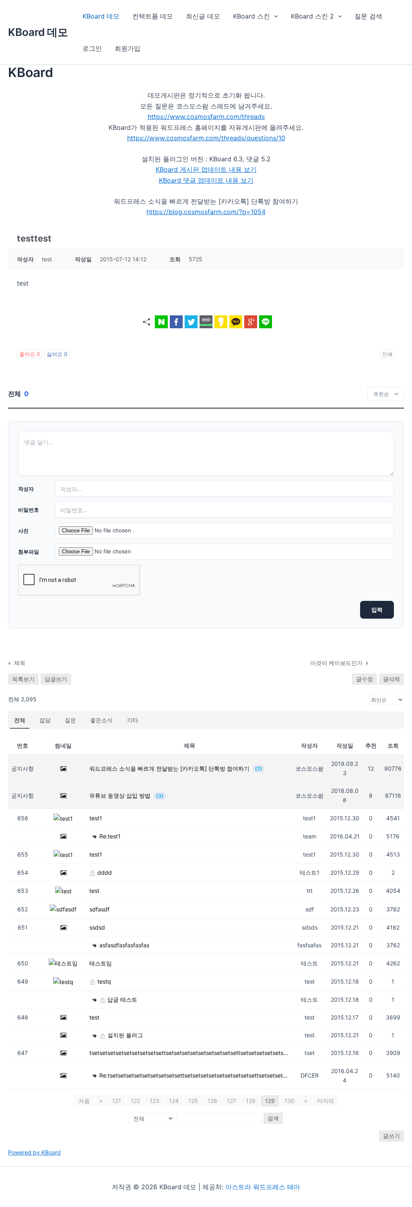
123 (154, 1100)
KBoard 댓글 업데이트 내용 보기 (206, 180)
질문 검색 (368, 16)
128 (250, 1100)
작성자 (26, 489)
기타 (132, 720)
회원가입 (127, 48)
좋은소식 (101, 720)
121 (116, 1100)
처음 (84, 1100)
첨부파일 (28, 551)
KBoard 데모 (38, 32)
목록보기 (23, 678)
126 (212, 1100)
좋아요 (29, 354)
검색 (273, 1118)
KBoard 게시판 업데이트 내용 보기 (206, 169)
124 (174, 1100)
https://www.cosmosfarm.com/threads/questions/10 (206, 138)
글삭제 (391, 678)
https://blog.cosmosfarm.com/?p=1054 (206, 212)
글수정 (364, 678)
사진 (23, 530)
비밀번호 (28, 510)
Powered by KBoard (34, 1152)
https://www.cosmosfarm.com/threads (206, 117)
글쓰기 (391, 1135)
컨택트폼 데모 (152, 16)
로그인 (92, 48)
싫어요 (57, 354)
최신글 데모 (203, 16)
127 (231, 1100)
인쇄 (387, 354)
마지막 (325, 1100)
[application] (274, 16)
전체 (19, 720)
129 (270, 1100)
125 (193, 1100)
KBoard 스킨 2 (312, 16)
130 (289, 1100)
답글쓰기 (56, 678)
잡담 (45, 720)
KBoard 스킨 (251, 16)
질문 (70, 720)
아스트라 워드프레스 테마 (262, 1187)
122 (135, 1100)
